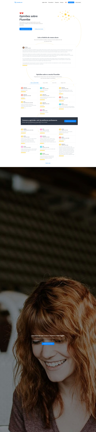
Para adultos (50, 2)
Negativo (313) (63, 82)
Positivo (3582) (45, 82)
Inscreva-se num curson (69, 121)
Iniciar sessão (78, 2)
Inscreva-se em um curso (25, 28)
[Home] (18, 2)
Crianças (61, 2)
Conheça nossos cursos (39, 28)
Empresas (57, 2)
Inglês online (44, 2)
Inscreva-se (71, 2)
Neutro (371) (54, 82)
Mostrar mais (48, 163)
